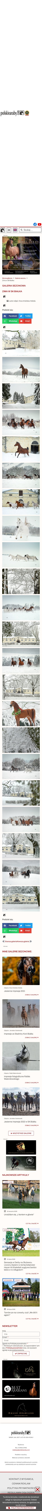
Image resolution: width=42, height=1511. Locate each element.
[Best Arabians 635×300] (21, 1397)
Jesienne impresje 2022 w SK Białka (20, 1122)
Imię (4, 1331)
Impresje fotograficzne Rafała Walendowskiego (17, 1077)
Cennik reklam (21, 1483)
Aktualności (8, 1280)
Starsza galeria (11, 941)
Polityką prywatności (14, 1348)
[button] (9, 230)
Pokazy (17, 1280)
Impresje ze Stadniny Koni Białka (18, 1034)
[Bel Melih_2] (21, 274)
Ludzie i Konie (8, 1182)
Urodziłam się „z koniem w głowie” (19, 1214)
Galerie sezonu (20, 278)
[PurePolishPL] (21, 1170)
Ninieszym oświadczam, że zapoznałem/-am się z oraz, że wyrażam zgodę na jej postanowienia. (21, 1348)
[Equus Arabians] (21, 1417)
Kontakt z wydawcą (21, 1479)
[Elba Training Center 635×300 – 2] (21, 1154)
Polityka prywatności (21, 1488)
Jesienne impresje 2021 (14, 991)
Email (4, 1337)
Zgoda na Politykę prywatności (14, 1344)
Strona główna (7, 278)
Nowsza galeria (23, 941)
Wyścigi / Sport (9, 1230)
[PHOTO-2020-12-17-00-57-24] (21, 1378)
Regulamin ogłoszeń (21, 1492)
